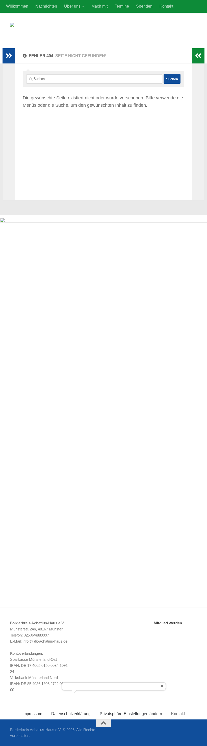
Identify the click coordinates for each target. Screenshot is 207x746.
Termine (122, 6)
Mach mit (99, 6)
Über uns (72, 6)
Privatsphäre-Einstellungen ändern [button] (131, 714)
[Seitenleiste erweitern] (9, 55)
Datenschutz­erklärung (71, 714)
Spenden (144, 6)
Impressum (32, 714)
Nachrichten (46, 6)
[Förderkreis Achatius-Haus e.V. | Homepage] (40, 30)
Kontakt (166, 6)
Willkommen (17, 6)
